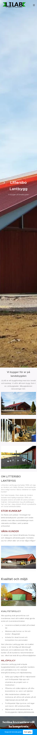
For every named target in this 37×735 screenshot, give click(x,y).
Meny (34, 5)
